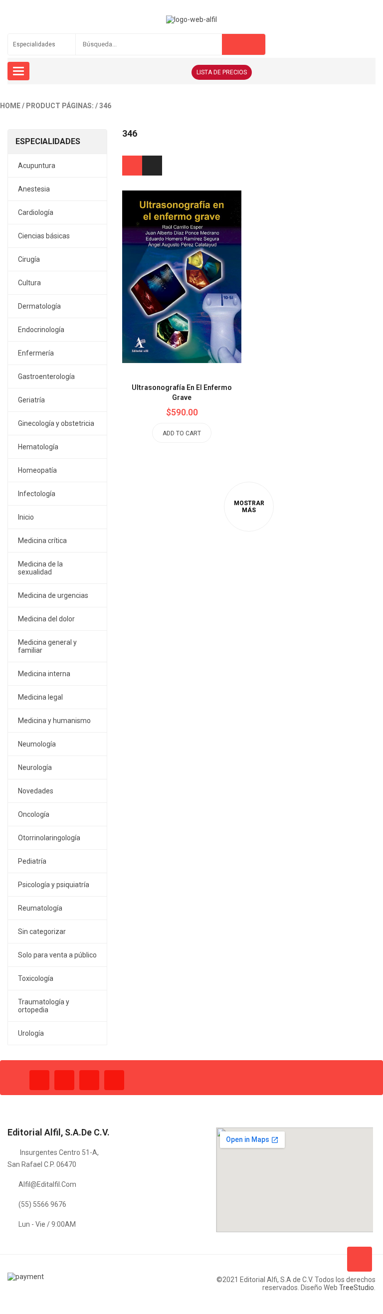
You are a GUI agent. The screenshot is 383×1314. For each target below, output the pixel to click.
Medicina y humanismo (54, 721)
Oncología (33, 814)
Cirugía (29, 259)
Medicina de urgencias (53, 595)
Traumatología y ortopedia (43, 1006)
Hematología (38, 447)
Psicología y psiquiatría (53, 885)
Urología (31, 1033)
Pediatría (32, 861)
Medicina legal (40, 697)
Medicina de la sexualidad (40, 568)
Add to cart (182, 433)
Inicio (26, 517)
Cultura (29, 283)
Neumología (37, 744)
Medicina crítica (42, 541)
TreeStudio (356, 1288)
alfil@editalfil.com (47, 1184)
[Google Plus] (114, 1080)
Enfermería (36, 353)
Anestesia (34, 189)
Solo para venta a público (57, 955)
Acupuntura (36, 166)
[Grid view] (132, 166)
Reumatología (40, 908)
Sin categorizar (42, 932)
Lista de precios (221, 72)
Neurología (35, 767)
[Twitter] (64, 1080)
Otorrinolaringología (49, 838)
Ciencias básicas (44, 236)
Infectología (36, 494)
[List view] (152, 166)
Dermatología (39, 306)
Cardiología (35, 212)
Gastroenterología (46, 376)
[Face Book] (39, 1080)
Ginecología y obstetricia (56, 423)
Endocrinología (41, 330)
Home (10, 106)
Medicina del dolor (46, 619)
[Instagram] (89, 1080)
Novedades (35, 791)
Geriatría (31, 400)
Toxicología (35, 978)
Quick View (204, 257)
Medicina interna (44, 674)
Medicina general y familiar (47, 646)
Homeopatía (37, 470)
